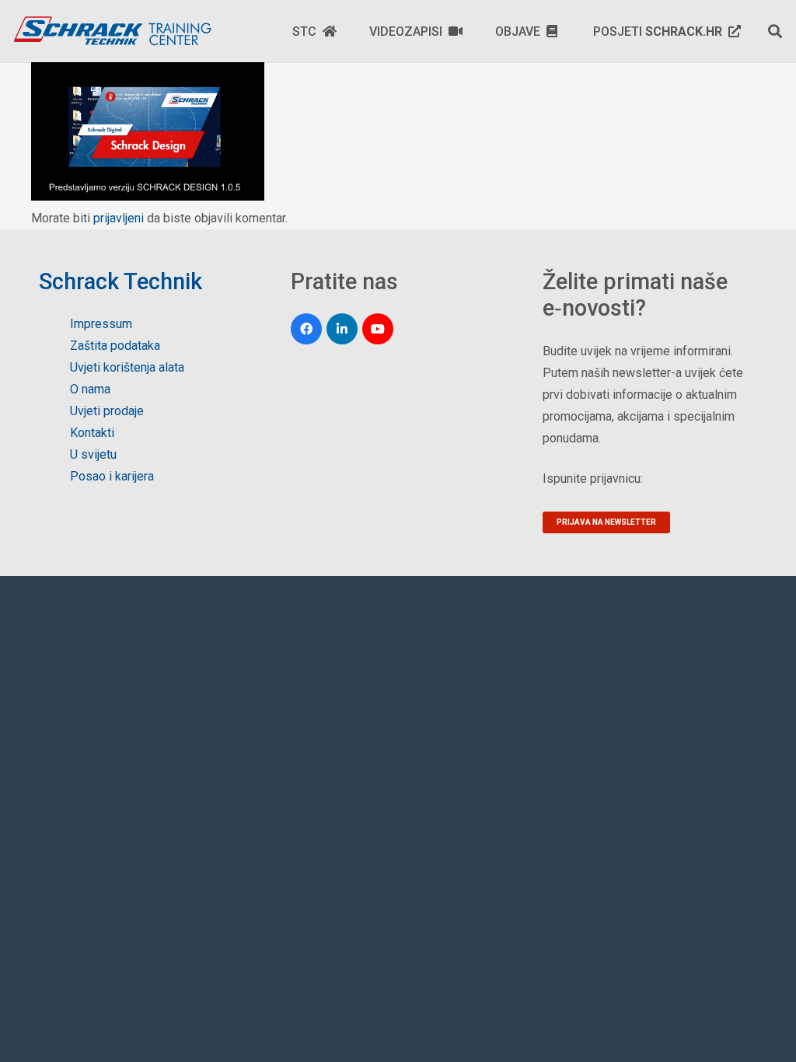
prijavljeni (118, 218)
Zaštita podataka (115, 345)
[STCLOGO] (111, 31)
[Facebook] (306, 328)
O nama (90, 389)
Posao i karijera (112, 476)
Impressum (101, 323)
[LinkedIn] (342, 328)
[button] (775, 31)
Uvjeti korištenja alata (127, 367)
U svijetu (93, 454)
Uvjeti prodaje (107, 410)
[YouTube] (377, 328)
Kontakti (92, 432)
